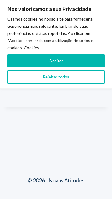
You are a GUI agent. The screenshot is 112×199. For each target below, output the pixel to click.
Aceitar (56, 60)
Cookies (31, 47)
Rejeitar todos (56, 76)
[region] (56, 44)
